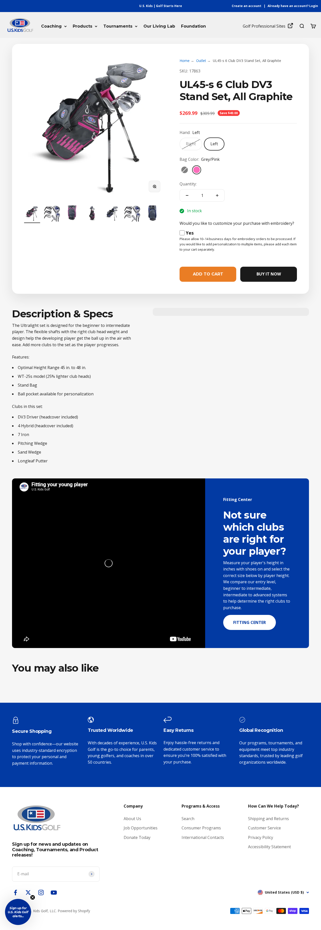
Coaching (51, 26)
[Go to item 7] (152, 214)
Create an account (246, 6)
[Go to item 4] (92, 214)
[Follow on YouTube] (53, 892)
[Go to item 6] (132, 214)
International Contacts (203, 837)
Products (82, 26)
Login (313, 6)
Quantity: (188, 184)
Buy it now (269, 274)
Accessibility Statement (269, 846)
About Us (132, 818)
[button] (18, 912)
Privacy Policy (260, 837)
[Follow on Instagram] (41, 892)
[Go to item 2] (52, 214)
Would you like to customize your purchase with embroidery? (237, 223)
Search (188, 818)
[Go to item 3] (72, 214)
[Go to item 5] (112, 214)
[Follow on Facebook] (15, 892)
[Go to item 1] (32, 214)
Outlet (201, 60)
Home (185, 60)
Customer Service (264, 828)
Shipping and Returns (268, 818)
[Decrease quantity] (187, 195)
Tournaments (117, 26)
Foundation (193, 26)
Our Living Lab (159, 26)
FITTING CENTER (249, 622)
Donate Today (137, 837)
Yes (190, 233)
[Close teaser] (32, 897)
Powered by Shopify (74, 910)
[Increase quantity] (217, 195)
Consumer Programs (201, 828)
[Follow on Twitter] (28, 892)
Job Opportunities (140, 828)
